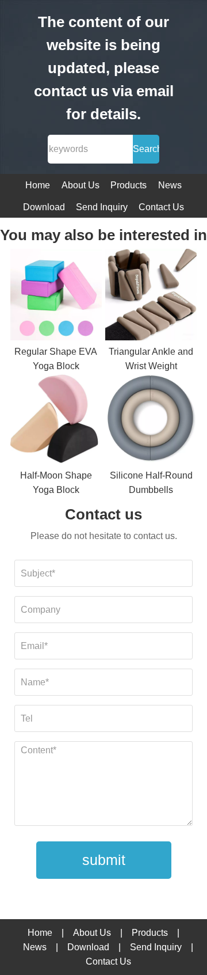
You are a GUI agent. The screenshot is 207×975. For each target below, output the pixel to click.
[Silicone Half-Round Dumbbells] (151, 421)
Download (44, 207)
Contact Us (161, 207)
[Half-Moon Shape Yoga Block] (56, 421)
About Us (80, 185)
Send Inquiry (102, 207)
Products (128, 185)
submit (103, 860)
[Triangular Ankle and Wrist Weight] (151, 296)
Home (37, 185)
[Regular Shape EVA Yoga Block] (56, 296)
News (170, 185)
